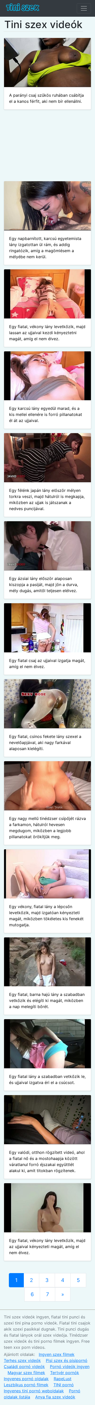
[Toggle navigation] (84, 8)
